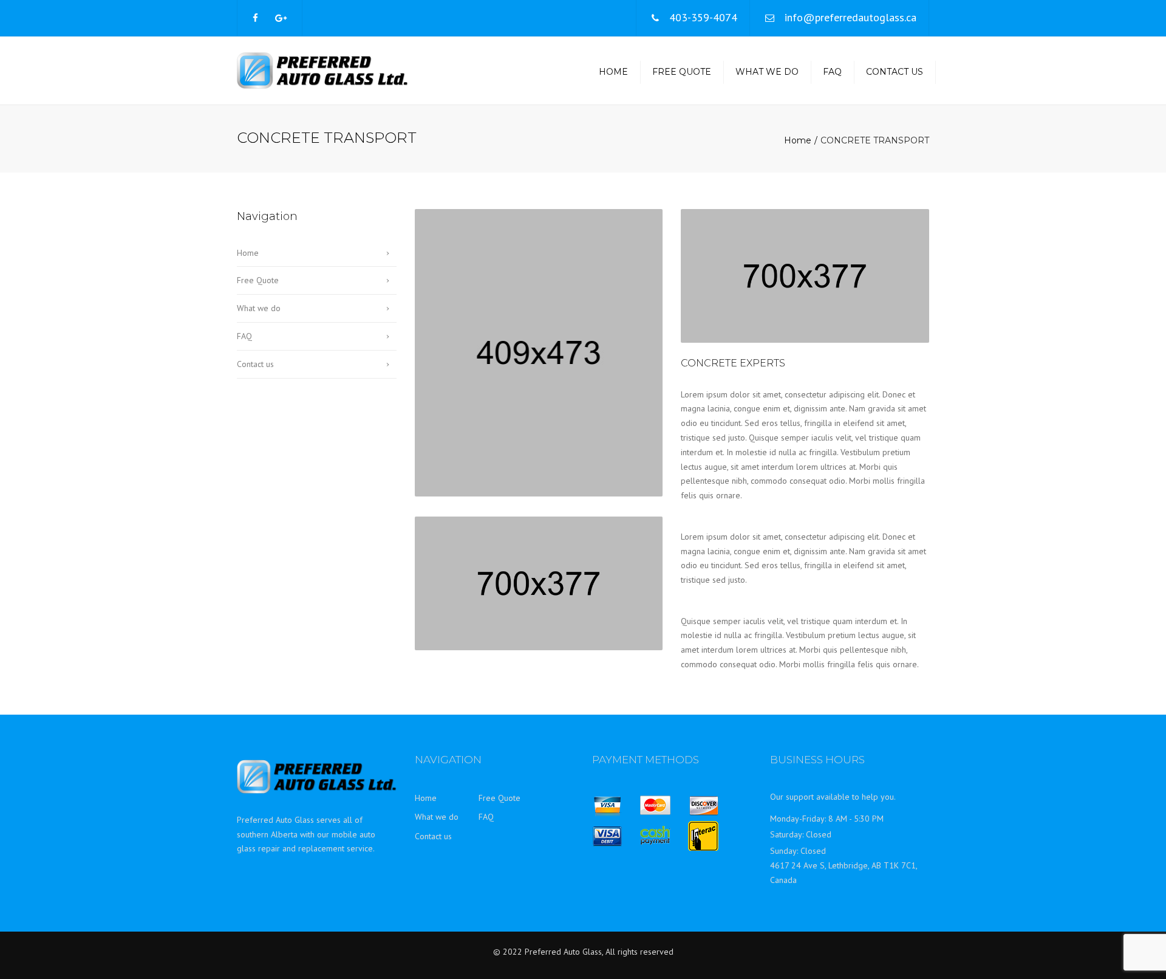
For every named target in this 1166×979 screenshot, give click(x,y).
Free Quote (681, 71)
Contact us (894, 71)
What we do (767, 71)
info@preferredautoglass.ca (850, 17)
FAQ (832, 71)
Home (613, 71)
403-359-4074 (703, 17)
